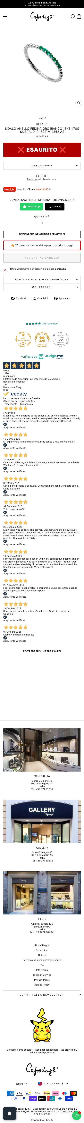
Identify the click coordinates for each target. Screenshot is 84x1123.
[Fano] (42, 892)
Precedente (10, 403)
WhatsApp (34, 206)
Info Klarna (42, 969)
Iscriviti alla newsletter (41, 994)
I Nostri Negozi (42, 945)
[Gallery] (42, 821)
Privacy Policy (42, 979)
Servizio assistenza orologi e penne (42, 960)
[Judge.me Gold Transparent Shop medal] (23, 339)
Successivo (26, 403)
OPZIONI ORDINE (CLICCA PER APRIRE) (42, 234)
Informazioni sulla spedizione (42, 279)
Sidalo (42, 124)
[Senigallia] (42, 750)
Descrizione (42, 165)
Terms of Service (42, 974)
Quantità (42, 216)
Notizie (42, 955)
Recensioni (42, 950)
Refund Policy (42, 984)
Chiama (57, 206)
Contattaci (42, 287)
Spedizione (32, 179)
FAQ (42, 964)
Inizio (41, 118)
